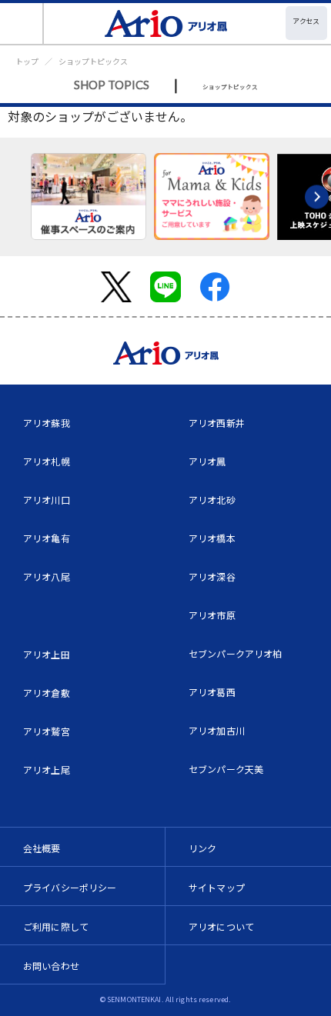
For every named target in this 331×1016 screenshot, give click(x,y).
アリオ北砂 (212, 499)
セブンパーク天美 (226, 768)
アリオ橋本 (212, 538)
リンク (202, 847)
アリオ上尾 (46, 769)
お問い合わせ (51, 965)
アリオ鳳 (207, 461)
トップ (26, 61)
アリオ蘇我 (46, 422)
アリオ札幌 (46, 461)
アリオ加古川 (217, 730)
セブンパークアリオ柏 (236, 653)
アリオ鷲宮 (46, 731)
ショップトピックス (93, 61)
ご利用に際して (56, 926)
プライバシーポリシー (70, 887)
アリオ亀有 (46, 538)
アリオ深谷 (212, 576)
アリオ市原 (212, 614)
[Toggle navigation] (22, 23)
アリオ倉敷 (46, 692)
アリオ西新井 (217, 422)
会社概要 (42, 847)
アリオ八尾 (46, 576)
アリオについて (221, 926)
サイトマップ (217, 887)
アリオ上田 (46, 654)
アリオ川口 (46, 499)
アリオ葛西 (212, 691)
